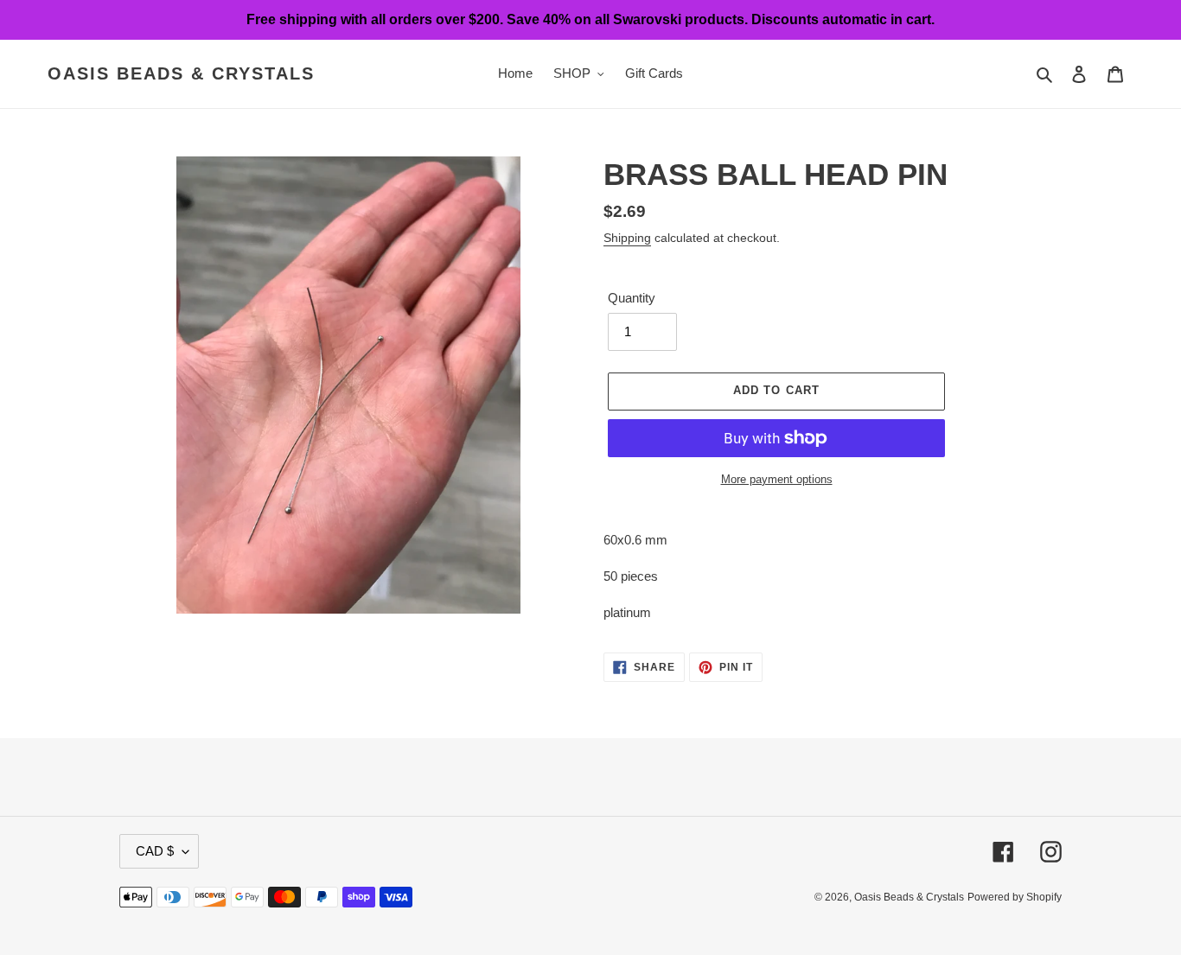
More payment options (777, 479)
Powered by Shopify (1014, 897)
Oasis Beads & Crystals (181, 73)
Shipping (627, 238)
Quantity (631, 297)
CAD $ (155, 851)
